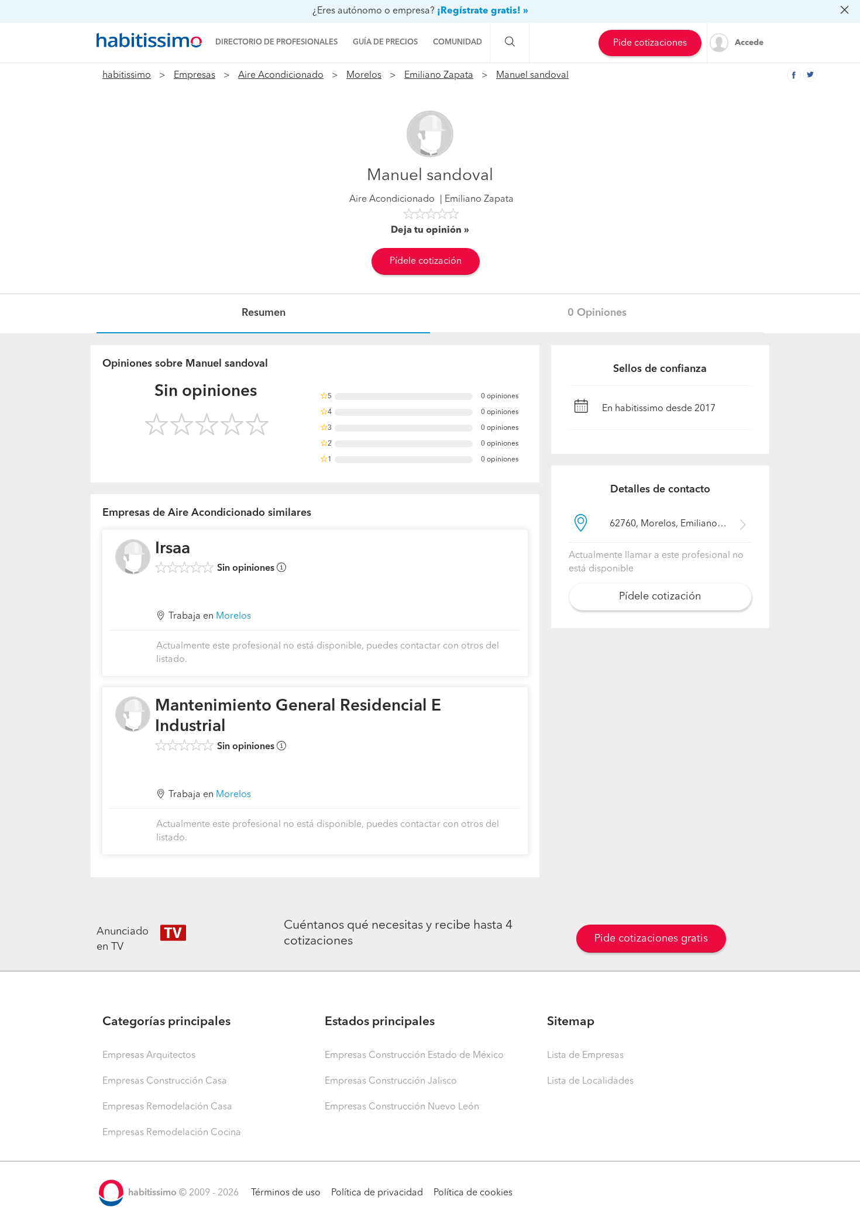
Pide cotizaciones (650, 43)
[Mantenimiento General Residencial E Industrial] (132, 714)
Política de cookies (473, 1193)
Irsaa (172, 549)
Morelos (363, 75)
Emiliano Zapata (438, 75)
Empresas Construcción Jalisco (391, 1081)
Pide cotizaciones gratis (651, 938)
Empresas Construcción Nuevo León (402, 1107)
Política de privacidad (377, 1193)
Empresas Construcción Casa (164, 1081)
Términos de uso (286, 1193)
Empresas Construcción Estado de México (414, 1055)
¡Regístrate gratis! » (482, 11)
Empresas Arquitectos (148, 1055)
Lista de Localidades (590, 1081)
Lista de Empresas (585, 1055)
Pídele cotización (426, 261)
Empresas (194, 75)
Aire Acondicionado (281, 75)
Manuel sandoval (532, 75)
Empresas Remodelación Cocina (171, 1132)
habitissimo (126, 75)
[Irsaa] (132, 556)
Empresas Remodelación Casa (167, 1107)
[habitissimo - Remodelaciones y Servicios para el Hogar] (149, 40)
